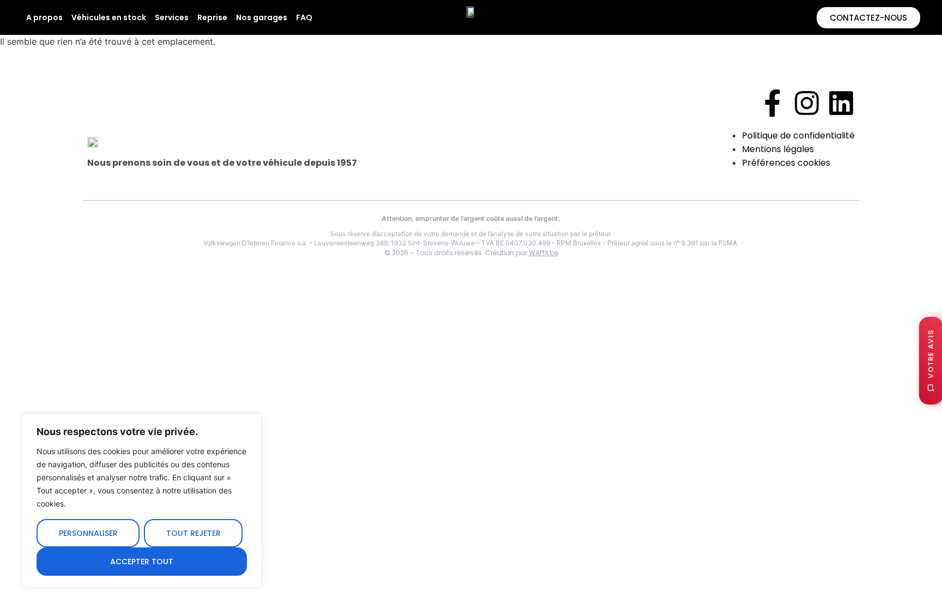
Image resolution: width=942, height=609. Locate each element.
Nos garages (261, 17)
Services (172, 17)
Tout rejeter (193, 533)
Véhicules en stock (108, 17)
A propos (44, 17)
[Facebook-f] (772, 103)
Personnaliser (88, 533)
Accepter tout (141, 561)
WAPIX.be (543, 252)
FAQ (304, 17)
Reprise (212, 17)
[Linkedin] (841, 103)
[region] (142, 500)
